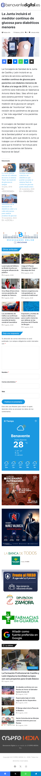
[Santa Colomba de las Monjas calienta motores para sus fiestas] (8, 721)
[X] (9, 61)
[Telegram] (26, 61)
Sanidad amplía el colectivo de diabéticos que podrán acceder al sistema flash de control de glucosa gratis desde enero (26, 180)
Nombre (5, 372)
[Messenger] (15, 61)
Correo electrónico (9, 382)
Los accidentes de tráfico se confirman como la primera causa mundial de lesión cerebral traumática (10, 318)
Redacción (6, 32)
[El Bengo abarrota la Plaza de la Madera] (8, 711)
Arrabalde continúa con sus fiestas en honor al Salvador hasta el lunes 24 (27, 689)
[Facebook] (4, 61)
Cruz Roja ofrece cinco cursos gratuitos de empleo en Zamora (10, 293)
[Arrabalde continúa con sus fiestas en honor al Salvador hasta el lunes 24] (8, 690)
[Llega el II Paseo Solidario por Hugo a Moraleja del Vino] (30, 259)
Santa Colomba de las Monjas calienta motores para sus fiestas (27, 720)
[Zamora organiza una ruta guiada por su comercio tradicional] (30, 284)
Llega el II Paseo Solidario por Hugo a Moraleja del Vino (29, 268)
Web (3, 391)
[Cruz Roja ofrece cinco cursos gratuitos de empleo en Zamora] (11, 284)
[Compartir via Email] (31, 61)
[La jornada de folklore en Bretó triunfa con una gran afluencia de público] (11, 259)
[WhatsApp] (20, 61)
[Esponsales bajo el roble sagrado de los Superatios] (8, 701)
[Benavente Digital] (20, 4)
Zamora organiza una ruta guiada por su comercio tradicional (29, 293)
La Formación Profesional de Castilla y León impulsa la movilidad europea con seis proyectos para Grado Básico (20, 676)
